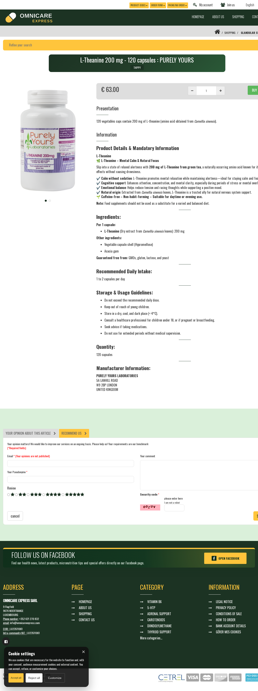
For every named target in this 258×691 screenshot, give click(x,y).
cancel (15, 516)
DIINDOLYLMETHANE (159, 625)
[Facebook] (6, 641)
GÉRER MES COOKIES (228, 631)
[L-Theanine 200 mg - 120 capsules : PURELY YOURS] (47, 140)
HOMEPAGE (198, 16)
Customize (54, 678)
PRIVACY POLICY (226, 607)
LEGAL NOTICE (224, 601)
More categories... (151, 638)
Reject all (34, 678)
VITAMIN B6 (154, 601)
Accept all (16, 677)
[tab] (30, 433)
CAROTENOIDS (156, 619)
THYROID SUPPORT (159, 631)
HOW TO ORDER (225, 619)
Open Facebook (228, 558)
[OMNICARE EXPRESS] (29, 17)
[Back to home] (217, 32)
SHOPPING (238, 16)
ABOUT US (218, 16)
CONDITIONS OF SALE (229, 613)
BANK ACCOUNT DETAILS (231, 625)
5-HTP (151, 607)
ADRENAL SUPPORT (159, 613)
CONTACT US (87, 619)
